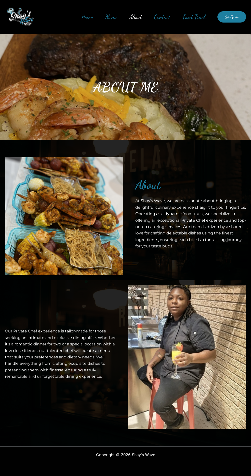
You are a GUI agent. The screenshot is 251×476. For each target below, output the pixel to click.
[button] (231, 17)
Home (87, 17)
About (135, 17)
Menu (111, 17)
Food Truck (194, 17)
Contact (162, 17)
